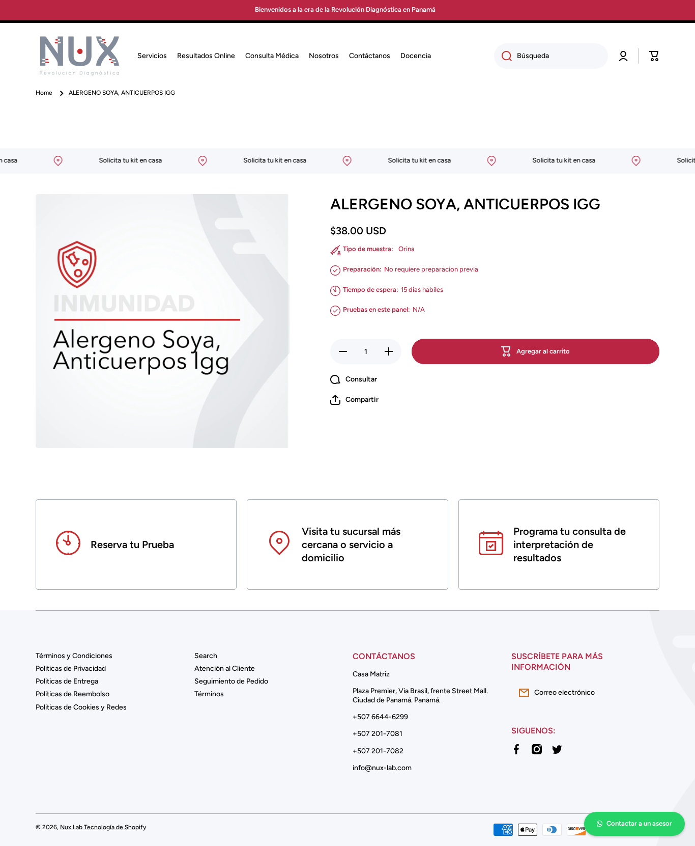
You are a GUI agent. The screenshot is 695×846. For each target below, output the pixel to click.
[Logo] (79, 56)
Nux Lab (71, 827)
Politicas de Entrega (67, 681)
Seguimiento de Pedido (231, 681)
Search (205, 655)
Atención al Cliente (224, 668)
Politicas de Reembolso (72, 694)
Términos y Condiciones (74, 655)
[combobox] (551, 56)
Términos (209, 694)
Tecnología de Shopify (115, 827)
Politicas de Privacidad (71, 668)
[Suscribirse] (646, 692)
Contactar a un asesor (639, 823)
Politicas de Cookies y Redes (81, 707)
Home (44, 92)
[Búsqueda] (503, 56)
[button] (654, 56)
